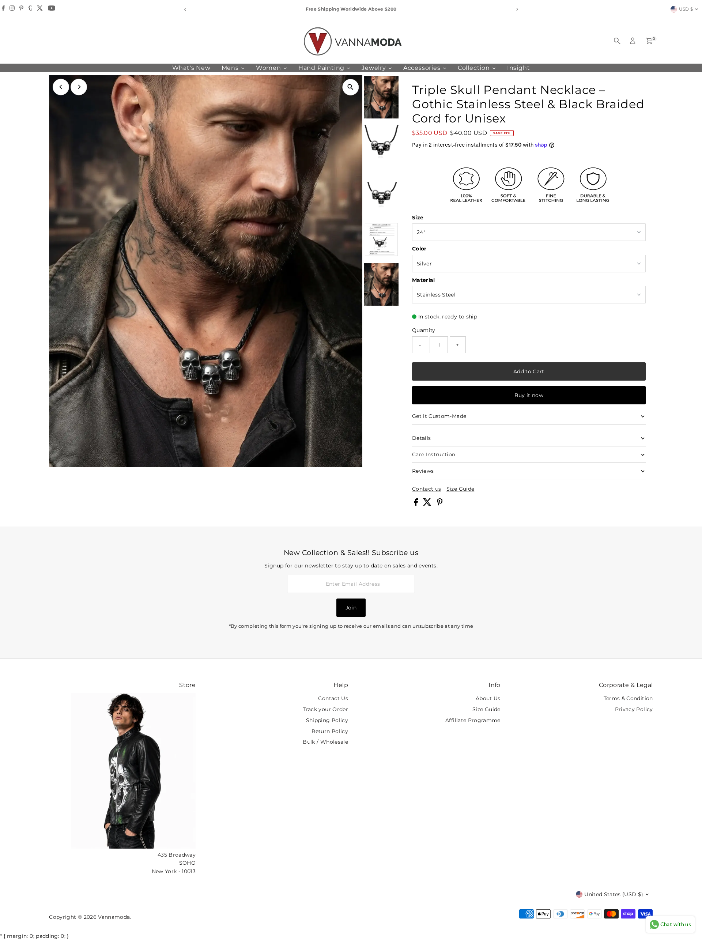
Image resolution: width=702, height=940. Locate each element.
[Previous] (185, 9)
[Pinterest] (21, 9)
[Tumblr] (30, 9)
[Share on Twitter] (428, 504)
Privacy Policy (634, 709)
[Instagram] (12, 9)
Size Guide (460, 488)
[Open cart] (649, 41)
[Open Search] (617, 41)
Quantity (423, 330)
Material (423, 280)
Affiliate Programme (473, 720)
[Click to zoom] (350, 87)
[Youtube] (51, 9)
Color (419, 248)
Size (417, 217)
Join (351, 607)
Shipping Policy (327, 720)
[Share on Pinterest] (440, 504)
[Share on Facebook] (416, 504)
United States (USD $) (613, 894)
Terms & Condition (628, 698)
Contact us (426, 488)
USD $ (686, 9)
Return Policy (330, 731)
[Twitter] (40, 9)
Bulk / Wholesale (325, 742)
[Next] (517, 9)
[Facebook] (3, 9)
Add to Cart (528, 371)
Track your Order (325, 709)
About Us (488, 698)
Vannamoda (114, 917)
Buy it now (529, 395)
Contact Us (333, 698)
